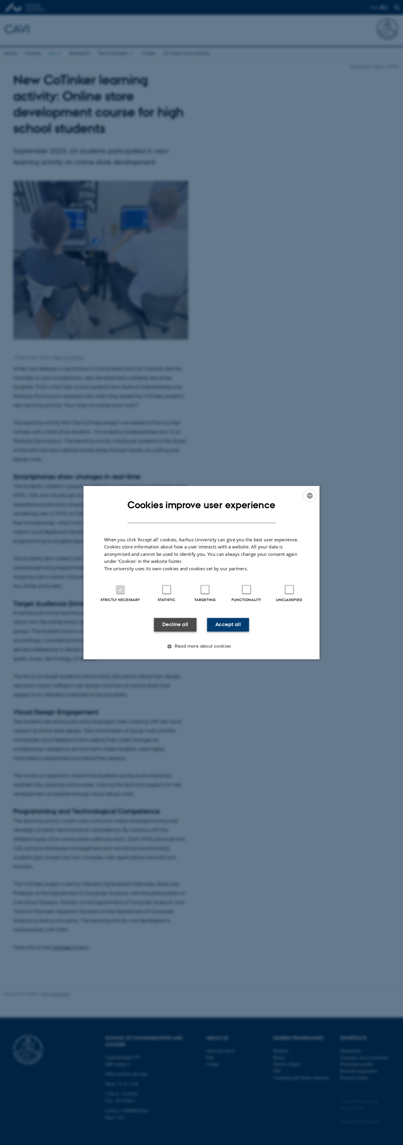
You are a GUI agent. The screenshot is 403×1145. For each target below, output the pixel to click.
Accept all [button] (228, 624)
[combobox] (310, 496)
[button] (201, 646)
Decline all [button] (175, 624)
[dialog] (201, 572)
